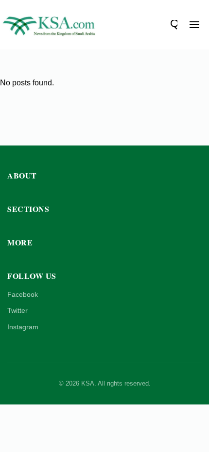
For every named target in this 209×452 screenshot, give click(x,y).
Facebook (22, 294)
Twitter (17, 310)
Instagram (22, 327)
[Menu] (194, 25)
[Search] (172, 24)
